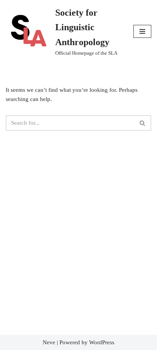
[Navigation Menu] (142, 31)
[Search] (142, 123)
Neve (49, 342)
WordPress (101, 342)
